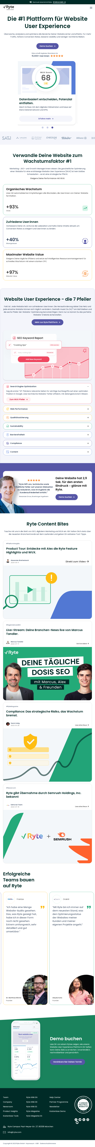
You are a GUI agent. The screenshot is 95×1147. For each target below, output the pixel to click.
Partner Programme (58, 1102)
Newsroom (8, 1106)
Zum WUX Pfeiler (17, 399)
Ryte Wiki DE (31, 1102)
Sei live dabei (81, 644)
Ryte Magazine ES (34, 1116)
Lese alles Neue (81, 725)
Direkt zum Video (76, 561)
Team (5, 1097)
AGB (37, 1143)
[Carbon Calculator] (83, 1105)
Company (7, 1102)
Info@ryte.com (14, 1132)
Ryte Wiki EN (31, 1097)
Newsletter (54, 1106)
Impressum (30, 1143)
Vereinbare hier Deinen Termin (67, 1062)
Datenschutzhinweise (48, 1143)
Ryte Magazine (33, 1111)
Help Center (55, 1097)
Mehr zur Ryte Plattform (46, 322)
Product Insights (10, 1111)
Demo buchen (46, 46)
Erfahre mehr (58, 2)
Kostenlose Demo (57, 1111)
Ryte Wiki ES (31, 1106)
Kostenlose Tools (10, 1116)
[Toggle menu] (91, 8)
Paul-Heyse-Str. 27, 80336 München (37, 1126)
